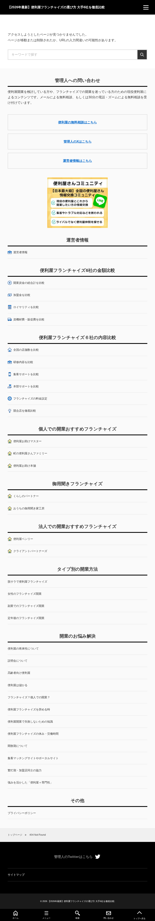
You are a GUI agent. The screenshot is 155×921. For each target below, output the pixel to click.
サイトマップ (16, 874)
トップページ (15, 835)
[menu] (145, 7)
